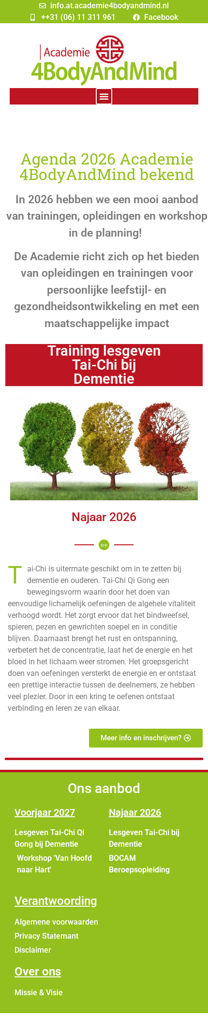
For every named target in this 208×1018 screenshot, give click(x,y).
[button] (104, 96)
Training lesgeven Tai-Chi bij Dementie (104, 365)
